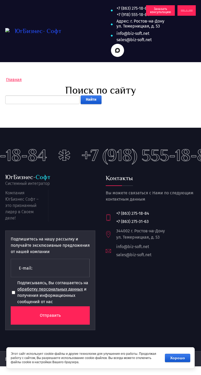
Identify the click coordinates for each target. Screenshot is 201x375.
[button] (160, 10)
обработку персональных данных (50, 289)
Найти (91, 99)
